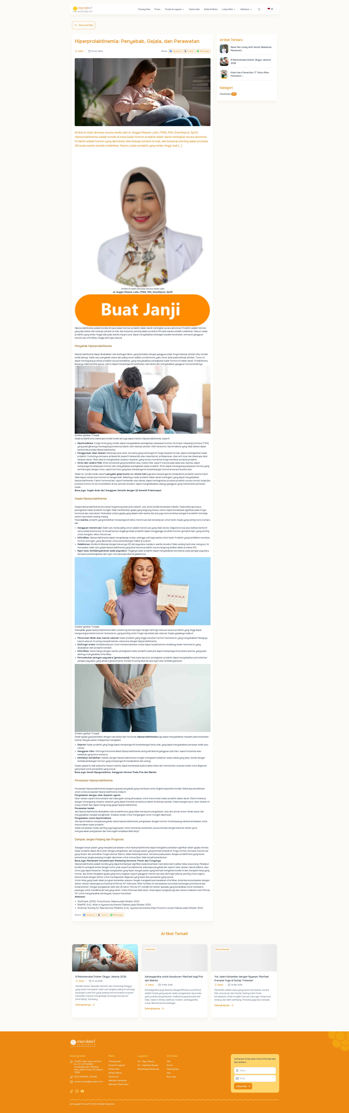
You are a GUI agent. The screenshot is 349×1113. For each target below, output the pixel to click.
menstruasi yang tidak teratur (154, 527)
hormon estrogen (86, 541)
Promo (157, 9)
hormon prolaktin (131, 328)
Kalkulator (244, 9)
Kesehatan (228, 94)
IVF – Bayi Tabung (146, 1061)
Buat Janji (171, 1076)
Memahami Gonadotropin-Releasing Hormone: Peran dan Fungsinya (124, 860)
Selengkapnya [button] (83, 1004)
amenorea (95, 531)
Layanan (143, 1055)
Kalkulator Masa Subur (119, 1084)
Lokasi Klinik (227, 9)
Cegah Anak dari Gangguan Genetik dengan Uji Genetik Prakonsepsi (124, 490)
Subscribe (241, 1086)
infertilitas (92, 337)
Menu (112, 1055)
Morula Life (113, 1076)
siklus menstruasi (102, 534)
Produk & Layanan (173, 9)
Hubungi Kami (173, 1069)
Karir (169, 1073)
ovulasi (132, 537)
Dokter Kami (194, 9)
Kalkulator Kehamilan (118, 1080)
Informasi (172, 1055)
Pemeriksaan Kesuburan (148, 1069)
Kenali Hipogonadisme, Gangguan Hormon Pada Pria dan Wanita (121, 772)
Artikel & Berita (210, 9)
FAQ (169, 1061)
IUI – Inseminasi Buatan (148, 1065)
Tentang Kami (144, 9)
